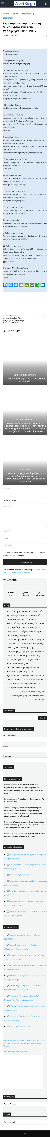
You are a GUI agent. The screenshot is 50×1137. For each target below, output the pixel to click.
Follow (25, 587)
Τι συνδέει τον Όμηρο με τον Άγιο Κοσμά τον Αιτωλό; (25, 379)
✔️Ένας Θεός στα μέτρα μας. (19, 1026)
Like (9, 587)
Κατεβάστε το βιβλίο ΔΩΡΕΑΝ (15, 1052)
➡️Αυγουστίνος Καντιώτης (18, 875)
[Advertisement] (23, 1072)
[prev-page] (4, 490)
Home (6, 13)
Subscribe (40, 587)
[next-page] (8, 490)
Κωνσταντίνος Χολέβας (24, 375)
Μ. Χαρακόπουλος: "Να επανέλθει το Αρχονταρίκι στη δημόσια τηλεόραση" (13, 320)
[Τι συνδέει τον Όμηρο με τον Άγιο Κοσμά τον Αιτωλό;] (25, 360)
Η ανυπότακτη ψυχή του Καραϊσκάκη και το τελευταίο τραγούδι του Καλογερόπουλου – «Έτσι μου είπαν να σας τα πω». (25, 477)
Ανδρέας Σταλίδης (24, 420)
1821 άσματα (24, 470)
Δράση (14, 13)
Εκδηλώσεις (27, 13)
